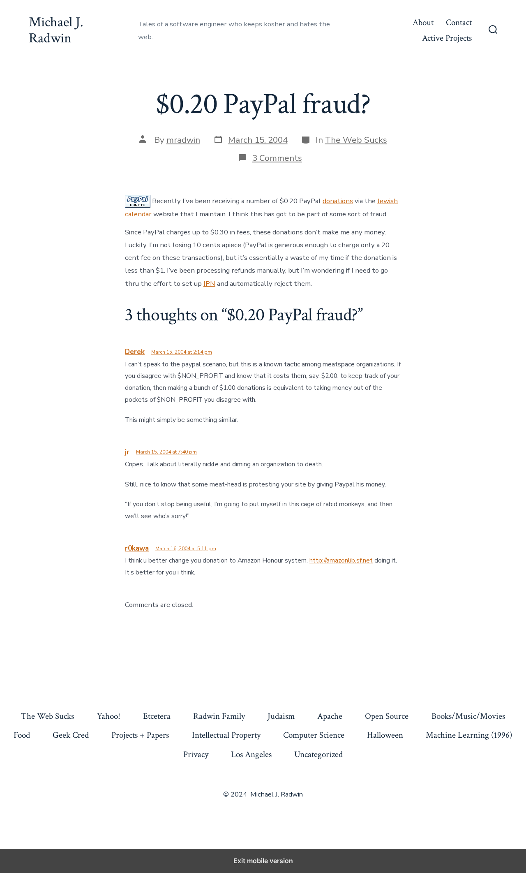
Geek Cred (71, 735)
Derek (135, 352)
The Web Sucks (356, 140)
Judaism (281, 716)
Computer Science (313, 735)
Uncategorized (318, 754)
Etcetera (157, 716)
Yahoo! (108, 716)
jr (127, 452)
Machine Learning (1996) (469, 735)
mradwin (183, 140)
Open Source (386, 716)
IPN (209, 283)
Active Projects (447, 38)
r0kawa (137, 548)
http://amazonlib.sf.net (341, 560)
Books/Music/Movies (468, 716)
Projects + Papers (140, 735)
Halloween (385, 735)
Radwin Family (219, 716)
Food (22, 735)
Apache (329, 716)
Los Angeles (251, 754)
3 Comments (277, 158)
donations (338, 201)
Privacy (195, 754)
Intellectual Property (226, 735)
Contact (459, 22)
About (423, 22)
